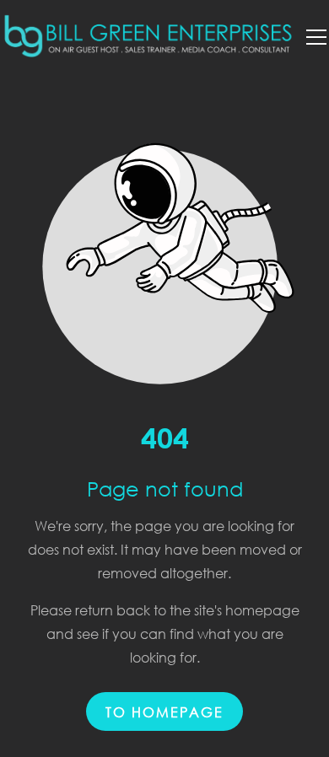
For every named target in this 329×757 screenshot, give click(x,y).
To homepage (164, 711)
